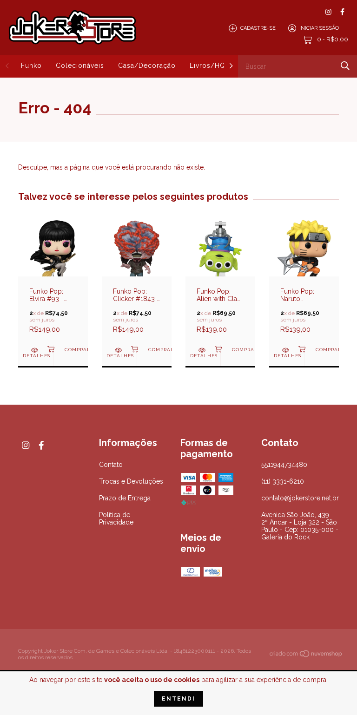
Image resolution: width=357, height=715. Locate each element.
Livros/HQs (209, 65)
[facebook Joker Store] (342, 12)
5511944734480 (284, 464)
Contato (111, 464)
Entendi (178, 698)
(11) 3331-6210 (282, 481)
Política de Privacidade (116, 518)
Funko (31, 65)
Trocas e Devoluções (131, 481)
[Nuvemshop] (306, 655)
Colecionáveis (80, 65)
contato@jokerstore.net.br (300, 498)
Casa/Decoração (147, 65)
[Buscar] (345, 66)
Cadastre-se (258, 28)
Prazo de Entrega (125, 498)
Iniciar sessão (319, 28)
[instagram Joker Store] (328, 12)
